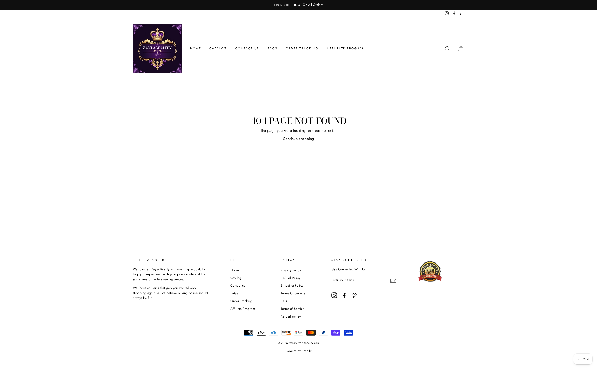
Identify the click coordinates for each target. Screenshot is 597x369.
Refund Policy (290, 277)
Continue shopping (298, 138)
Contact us (247, 48)
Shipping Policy (292, 285)
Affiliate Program (346, 48)
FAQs (272, 48)
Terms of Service (292, 308)
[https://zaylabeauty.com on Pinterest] (354, 295)
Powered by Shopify (298, 351)
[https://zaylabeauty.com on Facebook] (344, 295)
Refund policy (291, 316)
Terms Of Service (293, 293)
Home (195, 48)
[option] (298, 4)
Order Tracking (302, 48)
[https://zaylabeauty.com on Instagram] (334, 295)
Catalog (218, 48)
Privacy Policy (291, 270)
